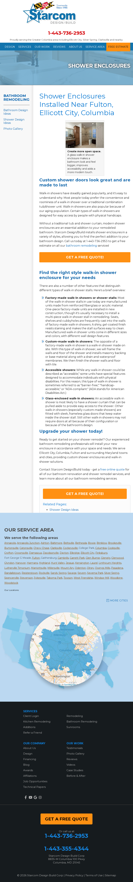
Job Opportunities (35, 781)
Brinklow (102, 543)
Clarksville (56, 548)
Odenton (80, 568)
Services (24, 46)
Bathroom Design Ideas (15, 112)
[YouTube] (30, 797)
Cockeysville (70, 548)
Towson (68, 577)
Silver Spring (111, 573)
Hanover (20, 562)
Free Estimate (118, 46)
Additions (29, 727)
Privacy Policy (74, 875)
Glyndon (9, 562)
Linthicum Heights (110, 562)
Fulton (36, 557)
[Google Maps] (35, 797)
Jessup (70, 562)
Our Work (42, 46)
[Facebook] (26, 797)
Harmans (32, 562)
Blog (26, 764)
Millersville (53, 568)
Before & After (75, 775)
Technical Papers (34, 787)
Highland (44, 562)
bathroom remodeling (81, 245)
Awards (28, 770)
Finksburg (101, 552)
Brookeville (114, 543)
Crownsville (21, 552)
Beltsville (68, 543)
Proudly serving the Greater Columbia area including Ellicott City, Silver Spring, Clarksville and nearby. (66, 39)
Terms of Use (94, 875)
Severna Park (95, 573)
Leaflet (57, 684)
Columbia (101, 548)
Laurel (94, 562)
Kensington (82, 562)
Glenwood (117, 557)
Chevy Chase (41, 548)
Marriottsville (38, 568)
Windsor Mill (101, 577)
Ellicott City (87, 552)
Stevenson (26, 577)
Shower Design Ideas (64, 509)
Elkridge (75, 552)
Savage (72, 573)
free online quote (112, 469)
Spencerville (11, 577)
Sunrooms (73, 727)
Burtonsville (11, 548)
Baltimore (56, 543)
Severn (82, 573)
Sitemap (110, 875)
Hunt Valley (58, 562)
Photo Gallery (13, 128)
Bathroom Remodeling (16, 97)
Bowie (92, 543)
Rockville (44, 573)
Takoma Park (55, 577)
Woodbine (116, 577)
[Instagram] (40, 797)
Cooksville (114, 548)
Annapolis (10, 543)
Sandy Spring (58, 573)
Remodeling (74, 716)
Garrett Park (77, 557)
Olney (90, 568)
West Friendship (83, 577)
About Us (75, 46)
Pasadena (117, 568)
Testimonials (74, 748)
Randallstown (12, 573)
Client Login (31, 716)
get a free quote (66, 818)
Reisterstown (30, 573)
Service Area (95, 46)
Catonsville (26, 548)
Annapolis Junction (28, 543)
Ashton (45, 543)
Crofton (9, 552)
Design (10, 46)
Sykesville (40, 577)
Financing (29, 759)
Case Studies (74, 770)
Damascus (35, 552)
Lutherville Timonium (17, 568)
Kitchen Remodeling (36, 721)
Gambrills (63, 557)
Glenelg (105, 557)
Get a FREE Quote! (85, 257)
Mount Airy (67, 568)
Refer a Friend (32, 732)
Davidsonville (51, 552)
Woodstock (11, 582)
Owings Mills (102, 568)
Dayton (64, 552)
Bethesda (81, 543)
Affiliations (30, 775)
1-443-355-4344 (66, 848)
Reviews (59, 46)
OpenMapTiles (70, 684)
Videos (70, 764)
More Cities (119, 600)
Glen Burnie (93, 557)
